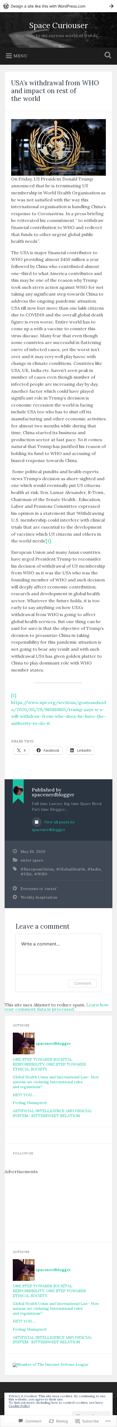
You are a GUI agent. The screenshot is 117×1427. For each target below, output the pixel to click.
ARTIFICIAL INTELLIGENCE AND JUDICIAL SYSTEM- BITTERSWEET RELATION (52, 1113)
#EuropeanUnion (37, 869)
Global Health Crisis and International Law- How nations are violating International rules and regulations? (56, 1082)
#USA (26, 874)
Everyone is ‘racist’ (38, 888)
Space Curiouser (58, 25)
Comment (82, 983)
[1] (48, 541)
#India (94, 869)
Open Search (107, 56)
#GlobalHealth (70, 869)
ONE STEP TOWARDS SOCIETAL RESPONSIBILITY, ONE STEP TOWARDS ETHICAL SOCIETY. (49, 1064)
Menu (20, 55)
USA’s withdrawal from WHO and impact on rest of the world (55, 91)
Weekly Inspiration (38, 897)
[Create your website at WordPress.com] (58, 6)
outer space (31, 860)
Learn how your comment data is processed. (57, 1007)
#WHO (40, 874)
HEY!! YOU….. (24, 1094)
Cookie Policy (19, 1406)
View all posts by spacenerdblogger (53, 826)
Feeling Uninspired (29, 1102)
